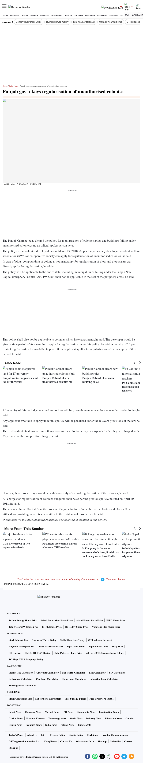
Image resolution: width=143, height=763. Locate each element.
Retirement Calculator (20, 679)
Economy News (34, 725)
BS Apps (13, 748)
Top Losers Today (76, 646)
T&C (43, 735)
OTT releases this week (100, 640)
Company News (33, 712)
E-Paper (34, 15)
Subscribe (115, 741)
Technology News (57, 718)
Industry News (93, 718)
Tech (127, 15)
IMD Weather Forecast (51, 646)
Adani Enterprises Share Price (57, 620)
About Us (32, 735)
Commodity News (86, 712)
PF (122, 15)
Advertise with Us (85, 741)
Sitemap (102, 741)
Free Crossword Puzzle (101, 699)
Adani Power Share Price (89, 620)
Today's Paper (16, 735)
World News (76, 718)
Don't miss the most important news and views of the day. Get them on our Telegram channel (71, 579)
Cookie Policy (76, 735)
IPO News (68, 712)
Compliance (50, 741)
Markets (44, 15)
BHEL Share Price (52, 627)
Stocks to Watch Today (44, 640)
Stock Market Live (18, 640)
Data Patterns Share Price (68, 653)
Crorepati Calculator (47, 672)
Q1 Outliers (15, 653)
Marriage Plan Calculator (22, 685)
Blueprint (56, 15)
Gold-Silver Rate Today (72, 640)
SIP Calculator (117, 672)
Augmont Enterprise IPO (22, 646)
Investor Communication (115, 735)
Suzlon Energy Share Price (23, 620)
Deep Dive (117, 646)
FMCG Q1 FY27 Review (38, 653)
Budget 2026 (84, 725)
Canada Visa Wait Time (110, 22)
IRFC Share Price (115, 620)
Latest (24, 15)
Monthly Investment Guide (29, 22)
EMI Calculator (97, 672)
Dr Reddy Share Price (76, 627)
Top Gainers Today (98, 646)
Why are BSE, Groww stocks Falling (105, 653)
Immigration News (109, 712)
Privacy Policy (57, 735)
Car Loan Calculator (47, 679)
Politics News (67, 725)
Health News (15, 725)
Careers (128, 741)
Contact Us (66, 741)
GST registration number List (24, 741)
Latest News (15, 712)
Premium (14, 15)
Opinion (68, 15)
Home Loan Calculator (74, 679)
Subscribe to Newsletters (48, 699)
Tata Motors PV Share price (23, 627)
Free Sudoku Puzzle (75, 699)
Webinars (102, 15)
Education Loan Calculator (104, 679)
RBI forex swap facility (57, 22)
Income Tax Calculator (21, 672)
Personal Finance (35, 718)
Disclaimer (92, 735)
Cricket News (16, 718)
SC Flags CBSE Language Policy (26, 659)
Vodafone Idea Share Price (106, 627)
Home (5, 15)
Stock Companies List (20, 699)
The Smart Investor (84, 15)
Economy (114, 15)
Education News (113, 718)
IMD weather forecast (84, 22)
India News (13, 86)
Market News (52, 712)
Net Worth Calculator (73, 672)
